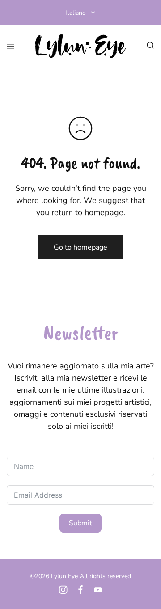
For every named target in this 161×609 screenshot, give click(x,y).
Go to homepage (80, 247)
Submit (80, 523)
